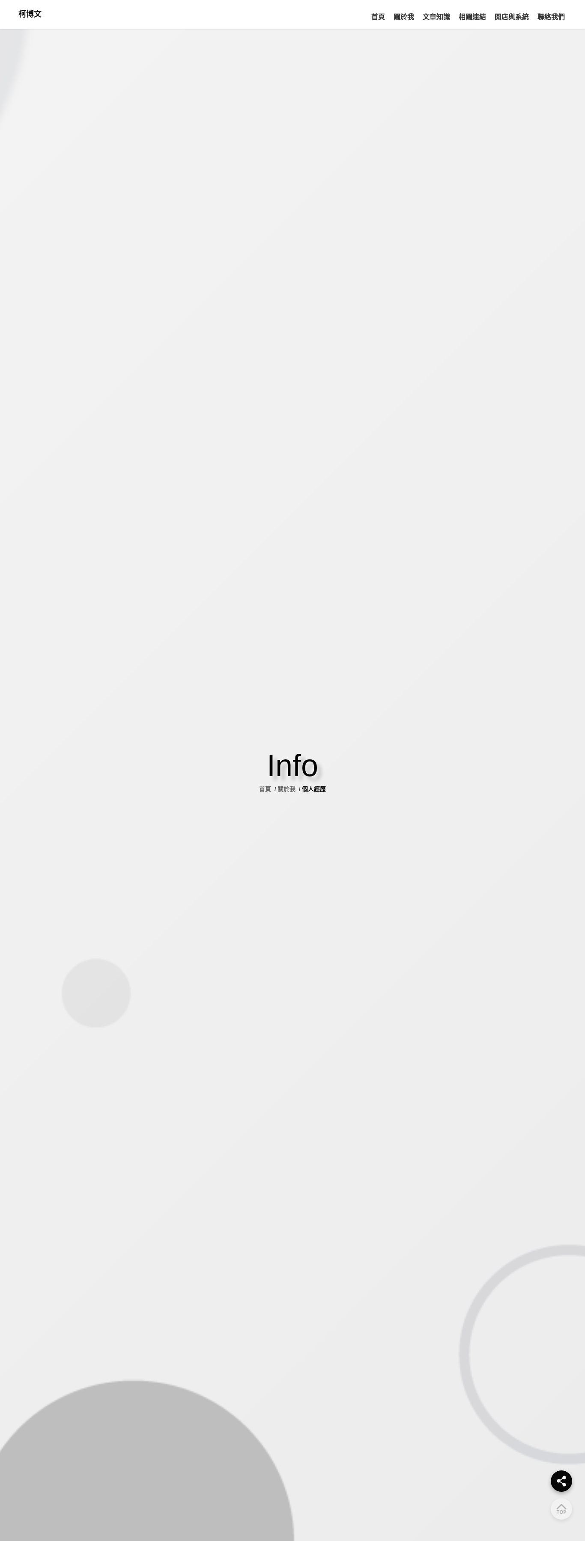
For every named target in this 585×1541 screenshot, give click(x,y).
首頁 (266, 788)
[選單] (561, 1481)
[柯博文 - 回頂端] (561, 1509)
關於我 (286, 788)
